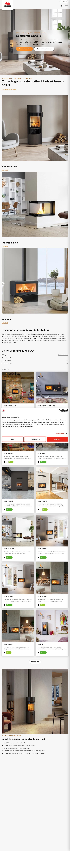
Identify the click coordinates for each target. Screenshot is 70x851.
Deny (12, 439)
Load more (35, 661)
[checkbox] (2, 360)
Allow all (57, 439)
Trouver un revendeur (44, 48)
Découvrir (5, 170)
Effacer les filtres (63, 355)
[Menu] (66, 6)
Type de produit (7, 357)
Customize (34, 439)
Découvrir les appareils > (10, 89)
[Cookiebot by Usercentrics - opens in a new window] (60, 410)
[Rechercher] (62, 6)
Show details (60, 433)
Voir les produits (24, 48)
